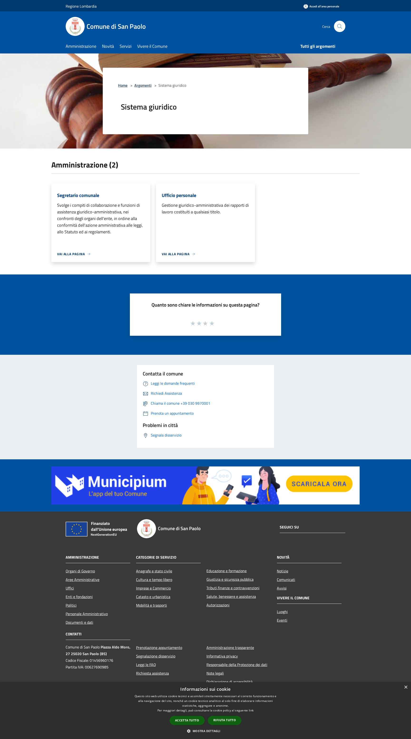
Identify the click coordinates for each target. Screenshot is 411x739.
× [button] (405, 687)
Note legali (215, 673)
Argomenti (143, 85)
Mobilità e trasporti (151, 605)
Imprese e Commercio (153, 588)
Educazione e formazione (226, 571)
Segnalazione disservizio (155, 656)
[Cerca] (339, 26)
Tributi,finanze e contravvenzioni (232, 588)
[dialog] (205, 710)
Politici (71, 605)
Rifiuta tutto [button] (224, 720)
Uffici (70, 588)
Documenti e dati (79, 622)
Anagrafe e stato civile (154, 571)
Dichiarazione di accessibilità (229, 682)
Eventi (282, 620)
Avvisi (282, 588)
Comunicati (286, 579)
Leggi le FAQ (146, 664)
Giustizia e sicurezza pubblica (230, 579)
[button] (205, 731)
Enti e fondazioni (79, 597)
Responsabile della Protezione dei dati (236, 664)
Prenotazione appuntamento (159, 647)
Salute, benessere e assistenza (231, 596)
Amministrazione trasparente (230, 647)
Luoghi (282, 611)
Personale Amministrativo (87, 614)
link (251, 710)
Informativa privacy (222, 656)
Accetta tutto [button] (187, 720)
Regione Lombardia (81, 6)
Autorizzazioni (218, 605)
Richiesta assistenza (152, 673)
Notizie (282, 571)
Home (122, 85)
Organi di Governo (80, 571)
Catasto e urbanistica (153, 597)
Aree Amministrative (82, 579)
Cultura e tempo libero (154, 579)
